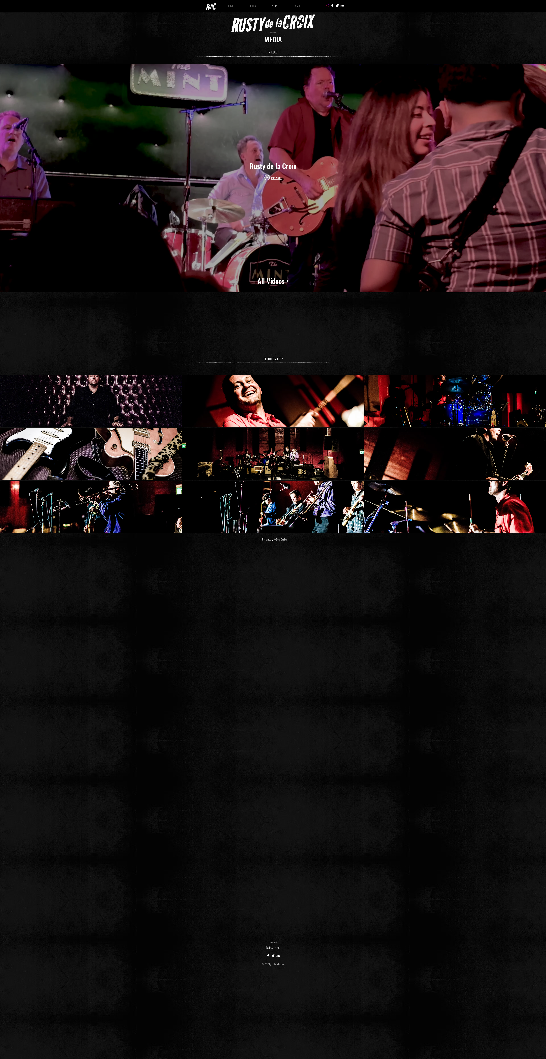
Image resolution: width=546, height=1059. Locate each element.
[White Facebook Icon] (332, 5)
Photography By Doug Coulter (274, 539)
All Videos (271, 280)
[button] (91, 401)
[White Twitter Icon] (337, 5)
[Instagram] (327, 5)
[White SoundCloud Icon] (342, 5)
